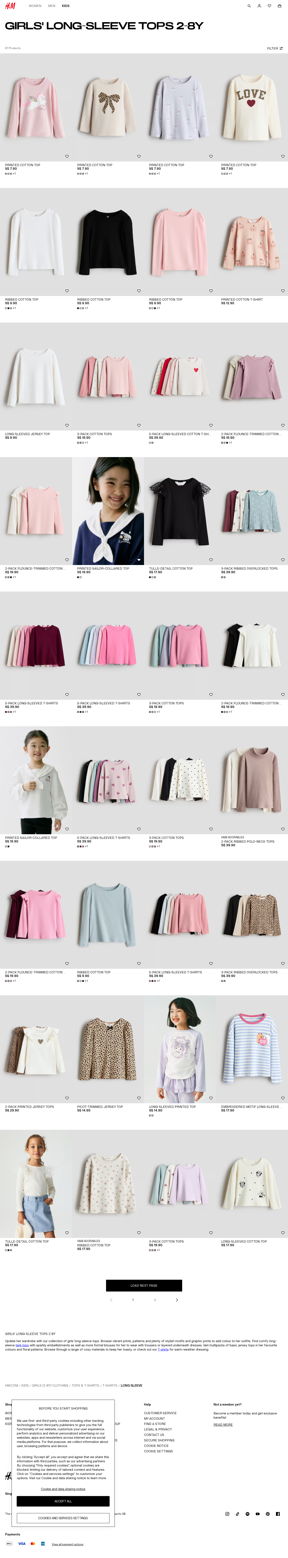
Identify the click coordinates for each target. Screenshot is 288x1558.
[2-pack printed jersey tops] (36, 1049)
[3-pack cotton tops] (108, 377)
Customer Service (160, 1413)
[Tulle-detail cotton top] (180, 511)
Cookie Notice (156, 1446)
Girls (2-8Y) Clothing (50, 1385)
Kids (65, 6)
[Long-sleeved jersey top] (36, 377)
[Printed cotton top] (36, 107)
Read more (223, 1424)
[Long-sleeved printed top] (180, 1049)
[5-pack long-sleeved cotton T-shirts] (180, 377)
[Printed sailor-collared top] (108, 511)
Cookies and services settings (63, 1518)
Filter (272, 48)
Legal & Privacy (158, 1429)
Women (35, 6)
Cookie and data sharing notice (63, 1489)
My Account (154, 1418)
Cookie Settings (158, 1451)
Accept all (63, 1501)
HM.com (11, 1385)
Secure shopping (159, 1440)
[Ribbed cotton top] (36, 242)
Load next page (144, 1285)
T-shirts (163, 1349)
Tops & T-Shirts (85, 1385)
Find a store (155, 1424)
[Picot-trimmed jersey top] (108, 1049)
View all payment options (67, 1544)
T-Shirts (109, 1385)
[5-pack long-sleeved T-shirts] (36, 646)
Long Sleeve (131, 1385)
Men (51, 6)
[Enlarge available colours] (151, 442)
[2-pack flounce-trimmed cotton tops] (36, 511)
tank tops (22, 1345)
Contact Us (154, 1435)
